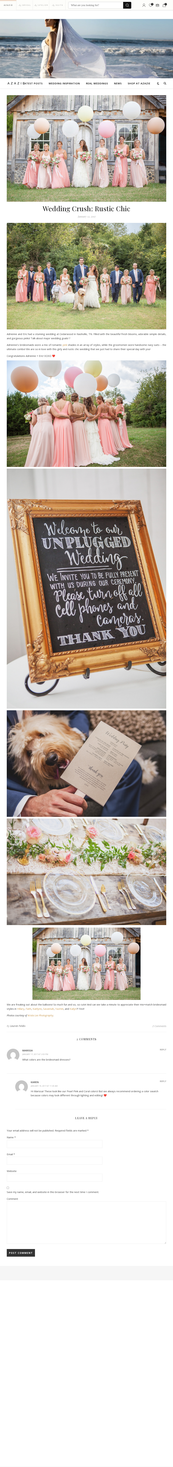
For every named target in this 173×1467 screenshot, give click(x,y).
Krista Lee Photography (40, 1015)
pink (65, 345)
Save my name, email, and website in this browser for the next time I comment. (53, 1192)
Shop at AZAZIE (139, 83)
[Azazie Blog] (16, 83)
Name (11, 1137)
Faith (28, 1008)
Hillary (20, 1008)
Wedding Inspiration (64, 83)
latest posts (33, 83)
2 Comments (159, 1026)
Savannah (48, 1008)
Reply (163, 1049)
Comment (12, 1198)
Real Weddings (97, 83)
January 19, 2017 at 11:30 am (44, 1086)
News (118, 83)
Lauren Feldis (18, 1026)
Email (11, 1154)
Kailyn (73, 1008)
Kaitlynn (37, 1008)
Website (12, 1171)
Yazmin (59, 1008)
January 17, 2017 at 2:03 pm (35, 1054)
